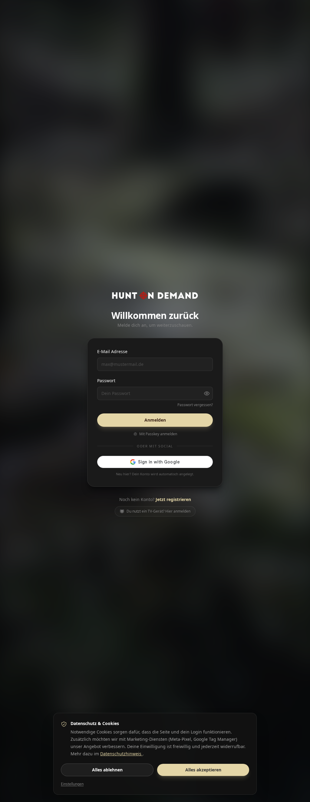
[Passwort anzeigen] (207, 393)
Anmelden (155, 420)
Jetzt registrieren (173, 499)
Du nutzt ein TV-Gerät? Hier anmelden (158, 511)
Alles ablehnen (107, 770)
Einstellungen (72, 784)
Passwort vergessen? (195, 405)
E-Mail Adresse (112, 351)
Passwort (106, 380)
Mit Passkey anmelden (158, 434)
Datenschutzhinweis (121, 754)
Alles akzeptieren (203, 770)
